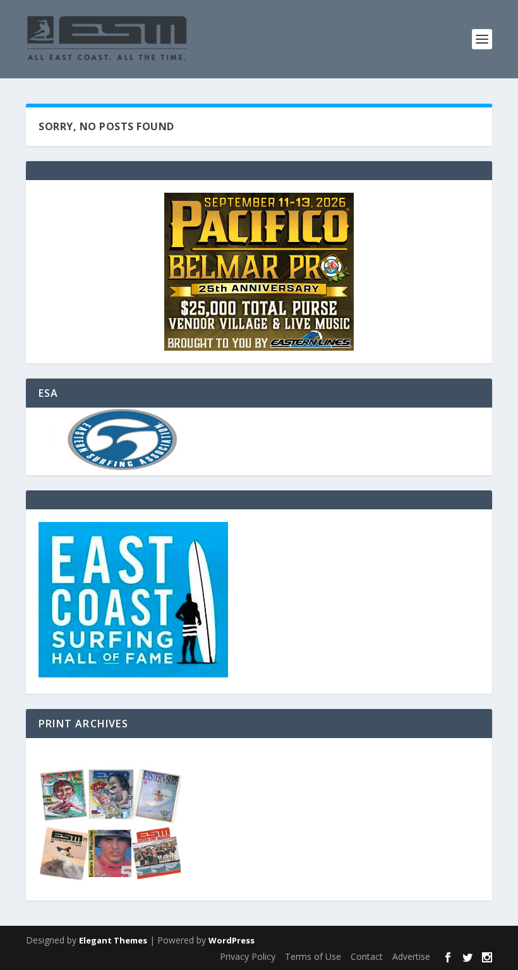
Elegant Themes (113, 940)
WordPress (231, 940)
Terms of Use (313, 956)
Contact (367, 956)
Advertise (411, 956)
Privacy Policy (247, 956)
